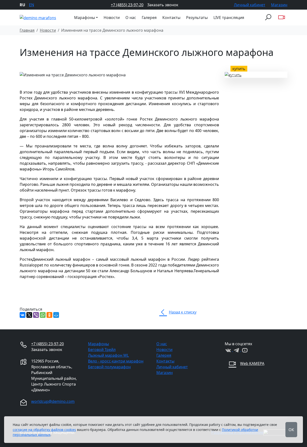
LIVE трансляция (228, 17)
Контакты (171, 17)
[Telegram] (237, 349)
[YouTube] (244, 349)
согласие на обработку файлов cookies (44, 429)
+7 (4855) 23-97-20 (127, 4)
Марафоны (98, 343)
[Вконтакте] (229, 349)
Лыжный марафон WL (108, 355)
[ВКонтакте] (22, 315)
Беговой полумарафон (109, 366)
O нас (130, 17)
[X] (29, 315)
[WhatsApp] (43, 315)
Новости (112, 17)
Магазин (279, 4)
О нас (161, 343)
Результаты (197, 17)
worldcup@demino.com (53, 401)
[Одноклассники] (49, 315)
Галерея (149, 17)
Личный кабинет (249, 4)
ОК (291, 429)
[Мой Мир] (56, 315)
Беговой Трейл (102, 349)
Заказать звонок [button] (162, 4)
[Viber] (36, 315)
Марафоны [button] (84, 17)
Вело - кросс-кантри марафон (115, 361)
